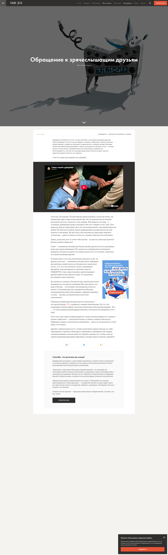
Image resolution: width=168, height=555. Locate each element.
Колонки (128, 134)
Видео (136, 3)
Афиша (143, 3)
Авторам (87, 3)
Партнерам (96, 3)
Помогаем (117, 3)
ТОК (68, 304)
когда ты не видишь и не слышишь (73, 157)
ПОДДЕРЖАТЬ (142, 549)
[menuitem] (3, 3)
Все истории (107, 3)
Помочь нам (160, 3)
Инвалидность (102, 134)
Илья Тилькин (86, 65)
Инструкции (127, 3)
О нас (79, 3)
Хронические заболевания (116, 134)
